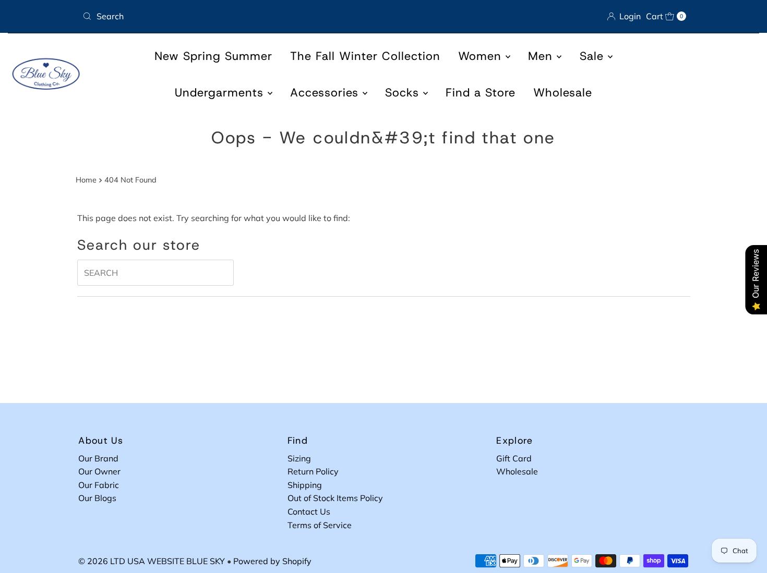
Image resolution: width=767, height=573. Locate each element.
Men (542, 56)
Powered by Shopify (272, 561)
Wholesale (562, 92)
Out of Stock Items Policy (335, 498)
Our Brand (98, 458)
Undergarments (221, 92)
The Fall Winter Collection (365, 56)
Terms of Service (319, 525)
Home (86, 180)
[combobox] (228, 16)
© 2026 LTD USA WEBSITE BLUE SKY (151, 561)
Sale (594, 56)
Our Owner (99, 471)
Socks (404, 92)
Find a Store (481, 92)
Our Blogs (97, 498)
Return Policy (313, 471)
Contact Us (308, 511)
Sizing (299, 458)
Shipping (304, 485)
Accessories (326, 92)
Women (482, 56)
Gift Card (514, 458)
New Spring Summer (213, 56)
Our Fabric (98, 485)
